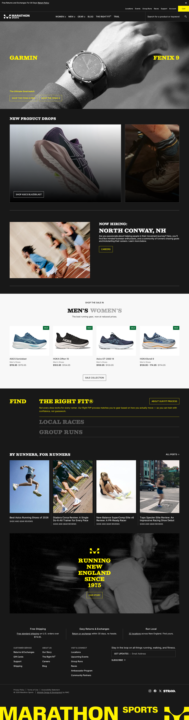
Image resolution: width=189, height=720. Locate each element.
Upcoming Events (79, 656)
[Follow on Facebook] (155, 691)
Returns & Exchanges (23, 652)
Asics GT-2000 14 (105, 358)
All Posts (171, 454)
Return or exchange (81, 633)
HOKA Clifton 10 (61, 358)
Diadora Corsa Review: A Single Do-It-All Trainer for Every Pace (70, 519)
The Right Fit (48, 656)
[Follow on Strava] (169, 691)
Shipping (17, 666)
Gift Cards (18, 656)
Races (156, 9)
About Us (47, 648)
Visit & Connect (79, 648)
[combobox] (167, 16)
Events (137, 9)
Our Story (94, 595)
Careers (106, 249)
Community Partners (81, 675)
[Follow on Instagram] (150, 691)
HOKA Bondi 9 (147, 358)
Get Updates (121, 653)
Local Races (61, 421)
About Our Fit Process (164, 401)
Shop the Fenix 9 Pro (23, 98)
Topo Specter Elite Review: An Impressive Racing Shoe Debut (157, 519)
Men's (77, 310)
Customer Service (22, 648)
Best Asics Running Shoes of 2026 (29, 517)
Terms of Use (32, 690)
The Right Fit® (66, 401)
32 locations (135, 633)
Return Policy (43, 3)
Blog (44, 666)
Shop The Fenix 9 (50, 98)
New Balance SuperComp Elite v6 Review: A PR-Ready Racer (115, 519)
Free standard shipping (28, 633)
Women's (106, 310)
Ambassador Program (81, 670)
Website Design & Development (49, 692)
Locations (129, 9)
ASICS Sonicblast (18, 358)
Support (164, 9)
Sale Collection (94, 377)
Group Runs (147, 9)
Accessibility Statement (50, 690)
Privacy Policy (18, 690)
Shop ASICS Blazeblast (29, 194)
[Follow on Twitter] (160, 691)
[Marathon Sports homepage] (17, 16)
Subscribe (117, 660)
